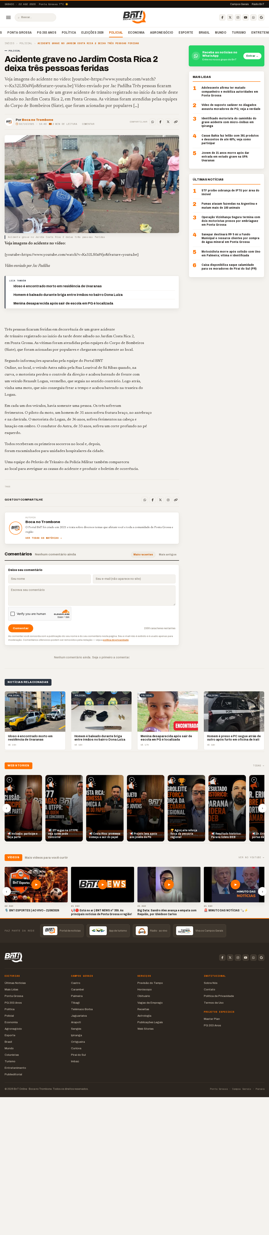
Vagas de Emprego (150, 1002)
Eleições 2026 (92, 32)
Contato (209, 989)
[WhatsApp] (253, 17)
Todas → (258, 765)
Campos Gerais (239, 4)
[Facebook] (222, 17)
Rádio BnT (258, 4)
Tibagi (75, 1002)
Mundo (220, 32)
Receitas (143, 1009)
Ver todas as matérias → (43, 538)
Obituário (143, 996)
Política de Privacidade (219, 996)
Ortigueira (78, 1041)
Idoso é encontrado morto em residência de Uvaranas (57, 286)
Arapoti (76, 1022)
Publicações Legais (150, 1022)
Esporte (186, 32)
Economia (136, 32)
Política (69, 32)
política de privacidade (116, 640)
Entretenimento (15, 1067)
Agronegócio (161, 32)
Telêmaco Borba (82, 1009)
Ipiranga (76, 1035)
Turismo (239, 32)
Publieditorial (13, 1074)
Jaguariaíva (79, 1015)
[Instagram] (238, 17)
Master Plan (212, 1018)
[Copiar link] (176, 122)
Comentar (88, 124)
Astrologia (144, 1015)
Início (9, 43)
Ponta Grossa (19, 32)
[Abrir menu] (8, 17)
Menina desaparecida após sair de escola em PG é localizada (63, 303)
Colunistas (12, 1054)
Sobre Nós (211, 983)
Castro (75, 983)
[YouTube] (246, 17)
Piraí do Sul (78, 1054)
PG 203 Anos (46, 32)
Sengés (76, 1028)
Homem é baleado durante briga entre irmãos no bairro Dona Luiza (68, 295)
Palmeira (77, 996)
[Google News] (261, 17)
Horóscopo (144, 989)
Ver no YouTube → (251, 857)
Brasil (204, 32)
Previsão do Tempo (150, 983)
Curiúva (76, 1048)
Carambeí (77, 989)
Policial (116, 32)
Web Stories (145, 1028)
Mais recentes (143, 554)
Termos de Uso (214, 1002)
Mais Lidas (11, 989)
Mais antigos (168, 554)
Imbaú (75, 1061)
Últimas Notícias (15, 983)
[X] (230, 17)
